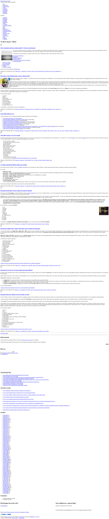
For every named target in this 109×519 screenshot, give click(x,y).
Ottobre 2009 (5, 450)
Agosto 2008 (5, 463)
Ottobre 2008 (5, 461)
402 (28, 160)
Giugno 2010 (5, 442)
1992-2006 (30, 265)
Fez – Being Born (6, 63)
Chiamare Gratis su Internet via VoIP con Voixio (12, 122)
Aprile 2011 (5, 433)
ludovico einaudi (53, 186)
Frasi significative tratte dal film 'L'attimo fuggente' (13, 383)
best (39, 186)
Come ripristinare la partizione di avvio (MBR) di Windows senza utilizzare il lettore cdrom (21, 381)
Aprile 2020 (5, 415)
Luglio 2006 (5, 491)
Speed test (5, 12)
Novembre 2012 (6, 419)
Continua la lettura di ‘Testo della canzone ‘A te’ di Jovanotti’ (24, 158)
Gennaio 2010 (6, 446)
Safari (73, 137)
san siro (51, 71)
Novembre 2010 (6, 437)
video (56, 130)
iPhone (4, 23)
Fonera (4, 7)
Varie (4, 36)
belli (37, 186)
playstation (45, 130)
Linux (4, 26)
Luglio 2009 (5, 451)
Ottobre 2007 (5, 475)
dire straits (47, 186)
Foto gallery (5, 5)
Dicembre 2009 (6, 447)
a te (34, 160)
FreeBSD (5, 21)
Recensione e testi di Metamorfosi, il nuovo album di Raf (15, 76)
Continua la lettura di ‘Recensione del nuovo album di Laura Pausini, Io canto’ (16, 329)
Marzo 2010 (5, 444)
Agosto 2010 (5, 441)
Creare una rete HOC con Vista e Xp (10, 125)
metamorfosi (49, 109)
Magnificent (15, 56)
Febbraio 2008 (6, 470)
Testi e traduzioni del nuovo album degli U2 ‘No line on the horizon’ (18, 48)
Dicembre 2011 (6, 427)
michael (41, 289)
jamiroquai (51, 265)
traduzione (57, 71)
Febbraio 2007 (6, 484)
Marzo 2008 (5, 469)
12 (27, 186)
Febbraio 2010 (6, 445)
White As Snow (6, 64)
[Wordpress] (22, 512)
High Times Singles (45, 265)
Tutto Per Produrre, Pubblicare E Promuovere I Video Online (15, 119)
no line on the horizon (39, 71)
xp (78, 130)
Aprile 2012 (5, 425)
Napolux (20, 167)
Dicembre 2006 (6, 486)
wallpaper (67, 130)
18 (36, 109)
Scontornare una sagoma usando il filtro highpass (13, 124)
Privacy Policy (15, 517)
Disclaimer (5, 13)
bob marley (42, 186)
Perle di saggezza (6, 30)
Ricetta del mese (6, 33)
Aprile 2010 (5, 443)
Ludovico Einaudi (30, 193)
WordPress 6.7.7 (33, 516)
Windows (5, 37)
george (31, 289)
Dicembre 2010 (6, 436)
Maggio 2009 (5, 453)
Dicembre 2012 (6, 418)
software (52, 130)
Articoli (4, 353)
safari (51, 160)
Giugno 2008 (5, 465)
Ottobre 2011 (5, 428)
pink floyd (62, 186)
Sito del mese (5, 35)
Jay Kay (55, 265)
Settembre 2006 (6, 489)
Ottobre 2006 (5, 488)
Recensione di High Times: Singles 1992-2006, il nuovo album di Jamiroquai (20, 228)
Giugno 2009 (5, 452)
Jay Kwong (10, 516)
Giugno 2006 (5, 493)
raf (60, 109)
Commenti (8, 353)
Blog (4, 4)
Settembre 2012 (6, 421)
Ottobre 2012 (5, 420)
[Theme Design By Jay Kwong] (12, 512)
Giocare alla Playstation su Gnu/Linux (10, 120)
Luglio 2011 (5, 429)
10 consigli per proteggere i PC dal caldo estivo (12, 118)
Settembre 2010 (6, 440)
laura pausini (39, 331)
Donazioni (5, 11)
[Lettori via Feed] (14, 353)
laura (36, 331)
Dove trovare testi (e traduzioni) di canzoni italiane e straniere (15, 385)
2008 (43, 109)
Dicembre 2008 (6, 459)
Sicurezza (5, 34)
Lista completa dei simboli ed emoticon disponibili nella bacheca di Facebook (18, 378)
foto (39, 130)
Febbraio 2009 (6, 456)
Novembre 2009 (6, 449)
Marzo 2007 (5, 482)
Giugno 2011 (5, 430)
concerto (32, 71)
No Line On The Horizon (18, 55)
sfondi (49, 130)
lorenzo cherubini (45, 160)
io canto (32, 331)
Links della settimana (7, 25)
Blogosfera (5, 18)
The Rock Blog (17, 69)
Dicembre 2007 (6, 472)
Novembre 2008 (6, 460)
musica (58, 186)
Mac (4, 27)
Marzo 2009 (5, 455)
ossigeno (57, 109)
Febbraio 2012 (6, 426)
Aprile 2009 (5, 454)
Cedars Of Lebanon (7, 67)
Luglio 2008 (5, 464)
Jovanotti (84, 137)
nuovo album (46, 71)
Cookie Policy (22, 517)
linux (41, 130)
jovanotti (40, 160)
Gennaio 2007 (6, 485)
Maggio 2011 (5, 432)
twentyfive (54, 289)
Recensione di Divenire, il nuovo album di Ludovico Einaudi (16, 190)
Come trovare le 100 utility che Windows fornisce (13, 128)
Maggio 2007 (5, 480)
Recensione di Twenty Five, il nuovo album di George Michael (16, 270)
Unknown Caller (16, 59)
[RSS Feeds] (3, 512)
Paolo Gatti (21, 516)
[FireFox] (27, 512)
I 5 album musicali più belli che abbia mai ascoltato (14, 164)
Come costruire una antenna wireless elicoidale (12, 380)
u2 (60, 71)
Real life (4, 32)
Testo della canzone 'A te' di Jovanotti (10, 376)
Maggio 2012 (5, 424)
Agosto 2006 (5, 490)
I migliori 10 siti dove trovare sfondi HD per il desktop (14, 121)
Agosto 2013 (5, 416)
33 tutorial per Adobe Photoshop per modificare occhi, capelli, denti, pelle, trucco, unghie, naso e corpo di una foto (26, 379)
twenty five (49, 289)
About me (5, 17)
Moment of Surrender (17, 58)
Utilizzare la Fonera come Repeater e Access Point (13, 384)
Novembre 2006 (6, 487)
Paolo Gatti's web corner (5, 1)
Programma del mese (7, 31)
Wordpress (5, 39)
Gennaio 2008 (6, 471)
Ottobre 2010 (5, 438)
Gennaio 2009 (6, 458)
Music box (5, 28)
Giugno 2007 (5, 479)
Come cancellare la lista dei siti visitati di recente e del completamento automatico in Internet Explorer (23, 377)
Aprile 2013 (5, 417)
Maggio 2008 (5, 467)
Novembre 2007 (6, 473)
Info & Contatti (6, 6)
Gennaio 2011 (6, 435)
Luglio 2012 (5, 423)
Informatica (5, 22)
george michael (37, 289)
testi (54, 71)
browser (36, 130)
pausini (47, 331)
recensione (47, 223)
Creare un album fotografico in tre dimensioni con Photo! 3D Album (16, 127)
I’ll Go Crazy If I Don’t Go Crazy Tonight (21, 60)
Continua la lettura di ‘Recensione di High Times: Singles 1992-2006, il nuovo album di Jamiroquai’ (20, 263)
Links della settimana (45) (7, 113)
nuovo (54, 109)
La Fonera (5, 24)
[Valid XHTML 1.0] (3, 514)
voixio (63, 130)
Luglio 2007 (5, 478)
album (29, 71)
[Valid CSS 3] (8, 514)
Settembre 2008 (6, 462)
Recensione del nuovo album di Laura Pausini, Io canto (15, 294)
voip (60, 130)
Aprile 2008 (5, 468)
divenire (32, 223)
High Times (38, 265)
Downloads (5, 9)
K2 (38, 516)
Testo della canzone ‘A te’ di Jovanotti (10, 135)
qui (23, 107)
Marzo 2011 (5, 434)
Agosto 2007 (5, 477)
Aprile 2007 (5, 481)
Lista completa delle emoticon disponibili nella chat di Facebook (16, 375)
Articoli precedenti (4, 333)
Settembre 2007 (6, 476)
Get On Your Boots (17, 61)
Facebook (5, 8)
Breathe (4, 65)
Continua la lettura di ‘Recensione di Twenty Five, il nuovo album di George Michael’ (18, 287)
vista (58, 130)
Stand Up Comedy (6, 62)
